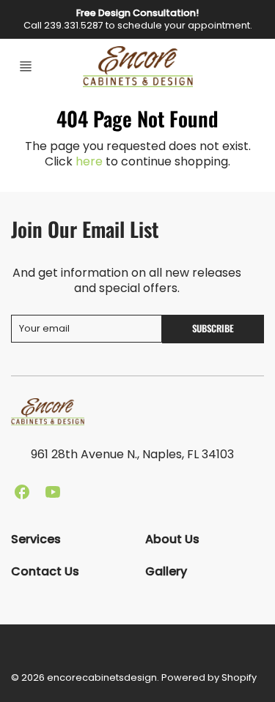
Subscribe (213, 328)
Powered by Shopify (209, 677)
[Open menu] (25, 66)
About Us (172, 539)
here (89, 161)
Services (36, 539)
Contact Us (45, 571)
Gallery (166, 571)
